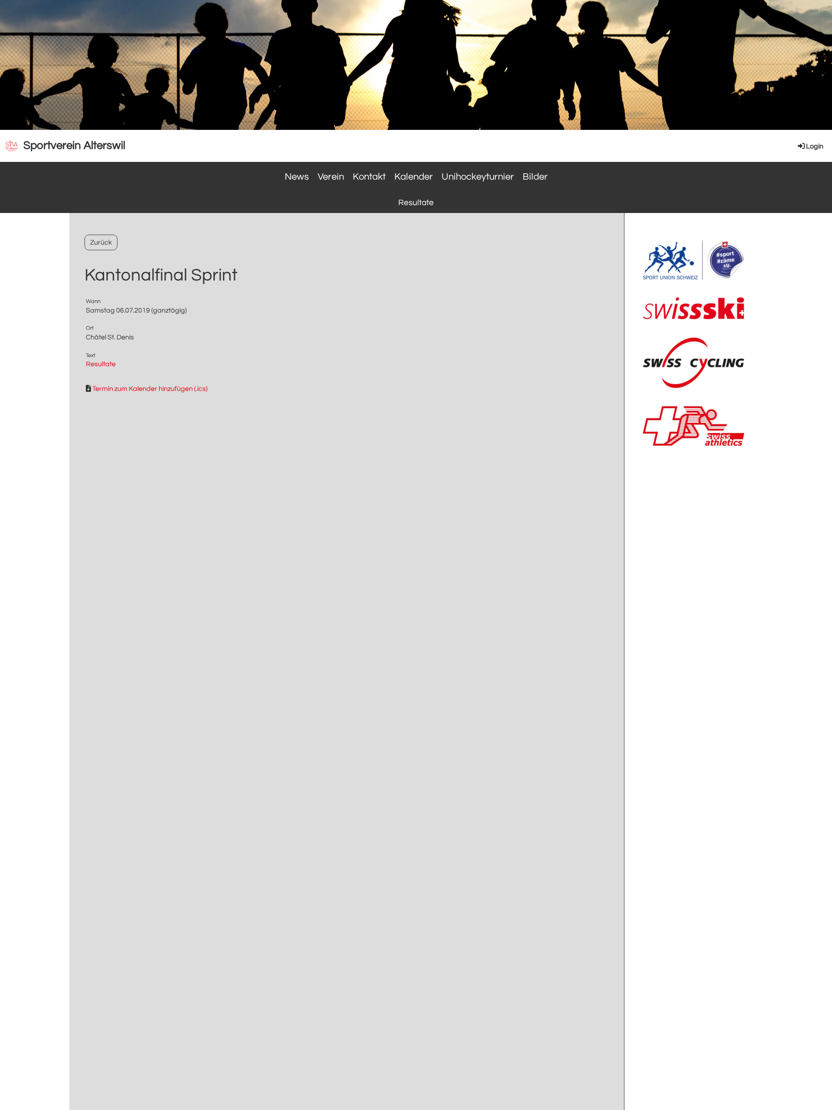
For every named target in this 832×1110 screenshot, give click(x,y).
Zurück (101, 242)
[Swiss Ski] (694, 320)
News (297, 177)
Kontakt (369, 177)
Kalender (413, 177)
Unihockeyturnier (478, 177)
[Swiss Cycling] (694, 389)
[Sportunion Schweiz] (694, 280)
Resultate (416, 202)
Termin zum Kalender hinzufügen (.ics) (150, 388)
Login (814, 146)
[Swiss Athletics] (694, 446)
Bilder (535, 177)
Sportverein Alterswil (74, 145)
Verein (331, 177)
